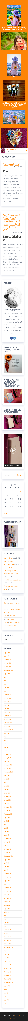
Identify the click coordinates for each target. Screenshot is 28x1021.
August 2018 (7, 880)
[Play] (6, 465)
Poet (6, 171)
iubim (17, 221)
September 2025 (8, 670)
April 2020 (6, 866)
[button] (13, 451)
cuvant (6, 164)
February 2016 (7, 965)
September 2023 (8, 730)
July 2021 (6, 821)
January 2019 (7, 877)
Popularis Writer (14, 1018)
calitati (11, 215)
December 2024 (8, 702)
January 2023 (7, 758)
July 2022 (6, 779)
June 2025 (6, 680)
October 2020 (7, 852)
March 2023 (7, 751)
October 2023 (7, 726)
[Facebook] (11, 338)
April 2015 (6, 1000)
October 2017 (7, 902)
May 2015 (6, 996)
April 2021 (6, 831)
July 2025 (6, 677)
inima (11, 221)
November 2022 (8, 765)
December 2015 (8, 972)
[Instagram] (14, 338)
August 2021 (7, 817)
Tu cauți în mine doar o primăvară (12, 580)
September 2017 (8, 905)
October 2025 (7, 666)
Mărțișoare (12, 616)
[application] (13, 450)
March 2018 (7, 884)
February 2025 (7, 695)
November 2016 (8, 940)
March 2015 (7, 1003)
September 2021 (8, 814)
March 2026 (7, 656)
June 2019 (6, 870)
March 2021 (7, 835)
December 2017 (8, 895)
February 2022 (7, 796)
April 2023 (6, 747)
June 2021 (6, 824)
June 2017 (6, 916)
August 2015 (7, 986)
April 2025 (6, 688)
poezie (17, 164)
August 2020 (7, 859)
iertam (6, 221)
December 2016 (8, 937)
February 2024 (7, 716)
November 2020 (8, 849)
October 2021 (7, 810)
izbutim (6, 224)
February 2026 (7, 659)
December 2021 (8, 803)
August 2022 (7, 775)
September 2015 (8, 982)
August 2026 (7, 652)
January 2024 (7, 719)
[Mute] (18, 465)
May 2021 (6, 828)
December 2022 (8, 761)
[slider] (11, 465)
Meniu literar (11, 149)
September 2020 (8, 856)
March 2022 (7, 793)
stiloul (5, 230)
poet (11, 164)
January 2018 (7, 891)
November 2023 (8, 723)
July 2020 (6, 863)
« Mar (5, 513)
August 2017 (7, 909)
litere (12, 224)
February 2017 (7, 930)
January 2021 (7, 842)
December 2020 (8, 845)
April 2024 (6, 709)
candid (17, 215)
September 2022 (8, 772)
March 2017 (7, 926)
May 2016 (6, 954)
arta (5, 215)
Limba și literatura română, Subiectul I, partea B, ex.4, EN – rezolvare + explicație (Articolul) (12, 571)
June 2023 (6, 740)
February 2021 (7, 838)
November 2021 (8, 807)
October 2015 (7, 979)
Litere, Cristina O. (12, 238)
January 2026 (7, 663)
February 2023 (7, 754)
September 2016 (8, 947)
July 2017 (6, 912)
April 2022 (6, 789)
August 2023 (7, 733)
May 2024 (6, 705)
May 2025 (6, 684)
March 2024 (7, 712)
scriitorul (12, 227)
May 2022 (6, 786)
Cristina (6, 603)
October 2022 (7, 768)
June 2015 (6, 993)
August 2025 (7, 673)
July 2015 (6, 989)
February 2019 (7, 873)
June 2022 (6, 782)
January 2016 (7, 968)
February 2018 (7, 887)
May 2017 (6, 919)
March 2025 (7, 691)
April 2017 (6, 923)
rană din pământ (8, 558)
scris (19, 227)
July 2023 (6, 737)
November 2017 (8, 898)
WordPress (17, 1015)
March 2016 (7, 961)
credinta (6, 218)
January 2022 (7, 800)
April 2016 (6, 958)
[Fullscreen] (20, 465)
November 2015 (8, 975)
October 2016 (7, 944)
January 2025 (7, 698)
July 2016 (6, 951)
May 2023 (6, 744)
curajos (13, 218)
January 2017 (7, 933)
